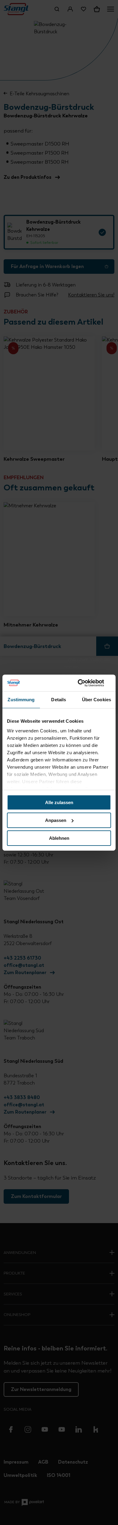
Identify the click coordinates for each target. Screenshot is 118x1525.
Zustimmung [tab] (21, 699)
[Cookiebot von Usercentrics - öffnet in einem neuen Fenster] (85, 683)
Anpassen (55, 820)
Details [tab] (58, 699)
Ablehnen (59, 837)
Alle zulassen (59, 802)
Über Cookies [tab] (96, 699)
